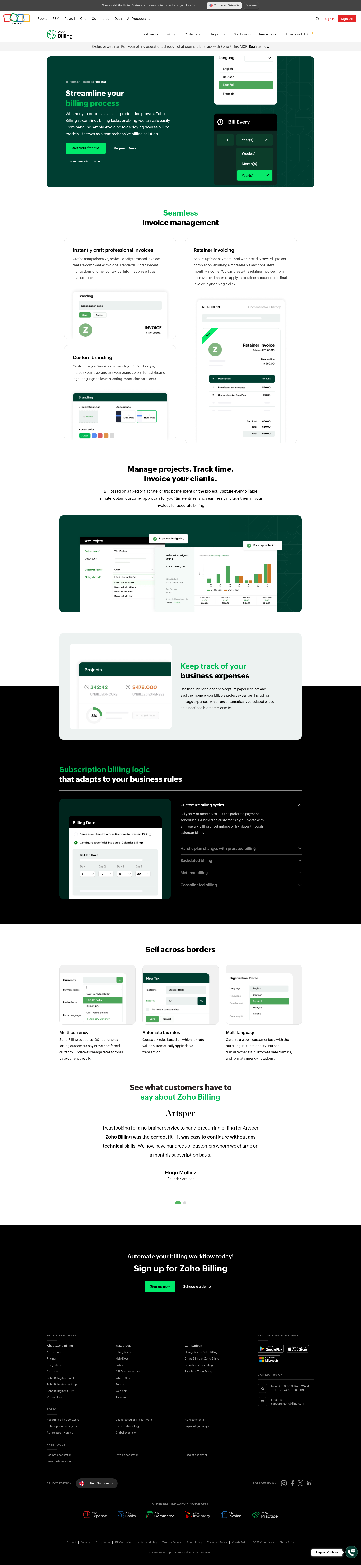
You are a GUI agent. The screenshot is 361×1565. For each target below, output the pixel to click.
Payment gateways (197, 1426)
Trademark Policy (217, 1542)
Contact (71, 1542)
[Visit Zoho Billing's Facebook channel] (292, 1483)
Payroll (70, 19)
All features (54, 1352)
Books (42, 19)
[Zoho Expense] (95, 1515)
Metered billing (194, 872)
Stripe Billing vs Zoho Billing (202, 1358)
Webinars (121, 1391)
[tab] (178, 1202)
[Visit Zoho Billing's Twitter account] (300, 1483)
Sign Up (347, 19)
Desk (118, 19)
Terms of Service (171, 1542)
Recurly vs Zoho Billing (199, 1365)
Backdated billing (196, 860)
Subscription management (63, 1426)
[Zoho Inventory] (197, 1515)
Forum (120, 1384)
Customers (54, 1371)
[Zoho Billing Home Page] (60, 34)
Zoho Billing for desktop (62, 1384)
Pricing (51, 1358)
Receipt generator (196, 1454)
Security (85, 1542)
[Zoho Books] (126, 1515)
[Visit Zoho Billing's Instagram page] (284, 1483)
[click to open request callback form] (351, 1552)
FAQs (119, 1365)
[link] (118, 18)
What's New (123, 1378)
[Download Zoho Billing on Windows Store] (271, 1359)
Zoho (16, 19)
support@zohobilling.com (287, 1403)
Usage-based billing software (134, 1419)
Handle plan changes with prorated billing (218, 848)
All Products (136, 19)
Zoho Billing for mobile (61, 1378)
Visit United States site (226, 5)
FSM (55, 19)
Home (74, 81)
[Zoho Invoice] (231, 1515)
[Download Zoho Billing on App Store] (297, 1349)
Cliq (83, 19)
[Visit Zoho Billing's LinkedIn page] (309, 1483)
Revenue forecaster (59, 1461)
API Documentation (128, 1371)
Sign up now (160, 1286)
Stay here (251, 5)
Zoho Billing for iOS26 (60, 1391)
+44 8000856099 (293, 1390)
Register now (259, 47)
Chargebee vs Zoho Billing (201, 1352)
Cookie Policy (240, 1542)
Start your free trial (85, 148)
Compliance (103, 1542)
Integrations (54, 1365)
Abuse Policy (287, 1542)
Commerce (100, 19)
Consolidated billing (198, 885)
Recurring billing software (63, 1419)
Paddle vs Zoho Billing (198, 1371)
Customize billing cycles (202, 805)
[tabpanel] (180, 1155)
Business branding (127, 1426)
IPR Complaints (124, 1542)
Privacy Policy (194, 1542)
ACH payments (194, 1419)
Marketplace (54, 1397)
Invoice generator (127, 1454)
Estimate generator (59, 1454)
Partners (121, 1397)
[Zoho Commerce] (160, 1515)
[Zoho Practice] (265, 1515)
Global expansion (126, 1432)
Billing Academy (126, 1352)
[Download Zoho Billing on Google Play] (271, 1349)
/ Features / (87, 81)
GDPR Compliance (263, 1542)
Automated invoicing (60, 1432)
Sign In (330, 19)
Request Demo (125, 148)
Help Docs (122, 1358)
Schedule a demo (197, 1287)
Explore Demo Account (81, 161)
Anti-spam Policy (147, 1542)
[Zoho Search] (317, 18)
